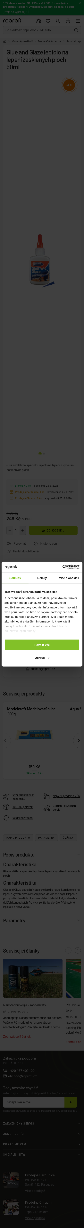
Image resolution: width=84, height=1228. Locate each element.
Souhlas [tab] (15, 578)
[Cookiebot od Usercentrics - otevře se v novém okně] (62, 567)
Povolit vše (42, 645)
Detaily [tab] (42, 578)
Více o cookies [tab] (69, 578)
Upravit (40, 657)
